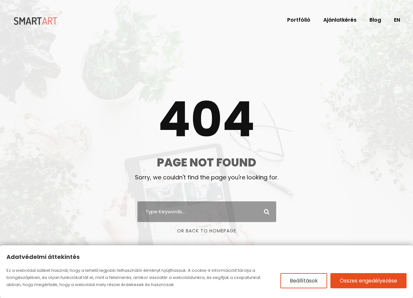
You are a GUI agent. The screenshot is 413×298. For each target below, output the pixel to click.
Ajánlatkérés (340, 20)
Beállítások (304, 280)
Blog (375, 20)
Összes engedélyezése (368, 280)
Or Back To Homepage (206, 231)
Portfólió (298, 20)
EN (397, 20)
